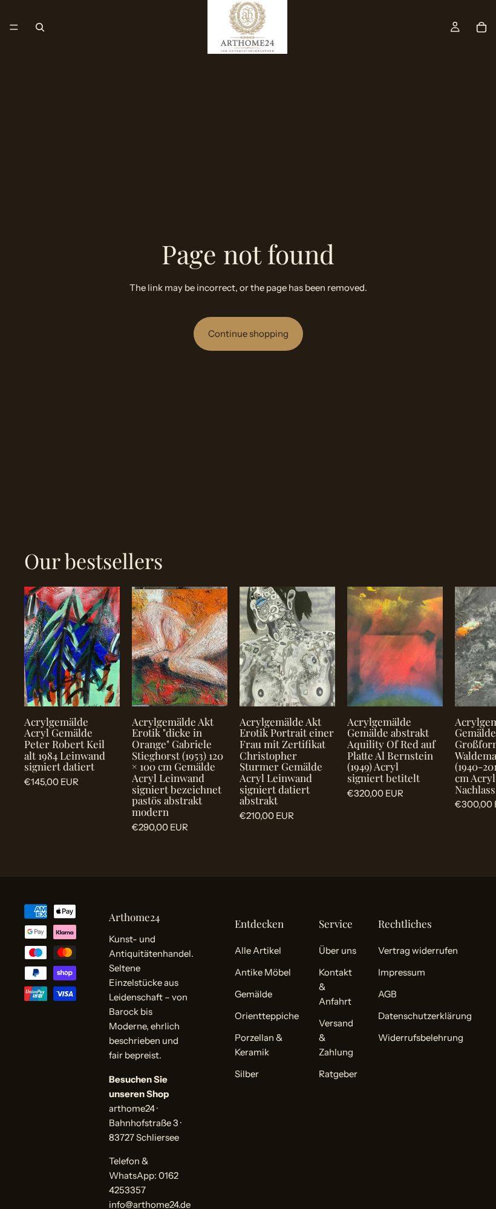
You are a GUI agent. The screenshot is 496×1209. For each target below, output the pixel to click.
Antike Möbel (263, 972)
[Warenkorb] (481, 27)
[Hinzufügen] (101, 688)
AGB (387, 994)
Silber (247, 1074)
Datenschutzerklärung (425, 1016)
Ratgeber (338, 1074)
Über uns (337, 950)
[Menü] (14, 27)
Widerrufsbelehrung (420, 1037)
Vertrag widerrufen (418, 950)
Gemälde (253, 994)
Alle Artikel (258, 950)
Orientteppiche (267, 1016)
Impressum (401, 972)
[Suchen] (40, 27)
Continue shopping (248, 333)
